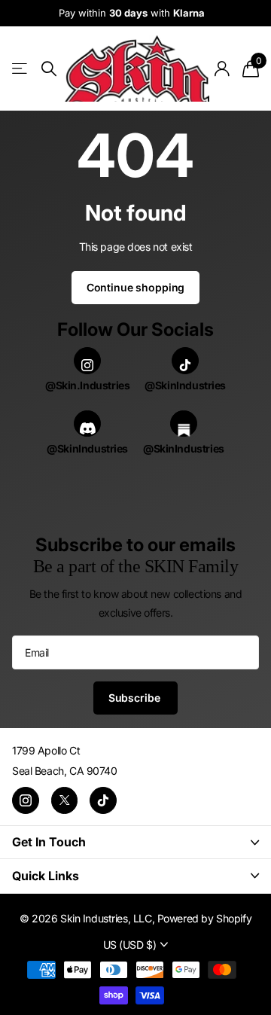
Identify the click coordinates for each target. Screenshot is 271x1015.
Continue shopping (136, 287)
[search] (48, 69)
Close (135, 842)
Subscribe (135, 697)
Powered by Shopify (204, 918)
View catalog (20, 68)
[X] (64, 800)
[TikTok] (103, 800)
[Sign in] (222, 68)
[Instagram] (25, 800)
